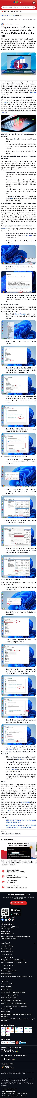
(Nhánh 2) (7, 934)
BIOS (12, 198)
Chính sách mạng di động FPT (9, 997)
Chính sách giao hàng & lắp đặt (10, 995)
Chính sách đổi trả (6, 986)
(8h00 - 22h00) (9, 938)
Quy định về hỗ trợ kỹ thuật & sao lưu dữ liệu (13, 1003)
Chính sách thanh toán (7, 1009)
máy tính (6, 102)
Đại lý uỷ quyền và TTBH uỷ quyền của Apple (14, 962)
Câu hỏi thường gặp (6, 973)
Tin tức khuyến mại (6, 954)
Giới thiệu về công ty (7, 946)
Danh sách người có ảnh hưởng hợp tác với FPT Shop (16, 976)
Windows (4, 229)
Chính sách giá (5, 1011)
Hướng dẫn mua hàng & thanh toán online (13, 960)
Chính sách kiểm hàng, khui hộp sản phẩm (13, 992)
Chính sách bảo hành (7, 984)
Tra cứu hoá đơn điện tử (8, 965)
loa (15, 139)
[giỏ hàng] (34, 3)
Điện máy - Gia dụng (21, 19)
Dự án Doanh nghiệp (7, 951)
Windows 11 (10, 749)
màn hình (29, 236)
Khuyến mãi (31, 19)
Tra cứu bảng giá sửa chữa (9, 971)
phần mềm (14, 769)
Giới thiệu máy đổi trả (7, 957)
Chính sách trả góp (6, 989)
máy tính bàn (25, 802)
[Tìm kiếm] (34, 7)
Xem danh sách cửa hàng (17, 903)
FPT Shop (7, 810)
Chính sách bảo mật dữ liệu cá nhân (11, 1000)
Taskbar (4, 113)
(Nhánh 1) (7, 929)
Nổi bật (5, 19)
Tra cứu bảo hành (6, 968)
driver (19, 759)
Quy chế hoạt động (6, 948)
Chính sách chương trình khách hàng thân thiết (14, 1006)
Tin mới (11, 19)
